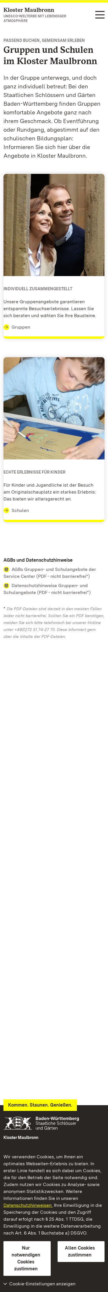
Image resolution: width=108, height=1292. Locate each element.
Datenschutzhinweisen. (28, 1205)
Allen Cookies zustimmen (80, 1251)
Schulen (20, 510)
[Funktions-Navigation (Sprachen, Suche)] (100, 15)
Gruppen (21, 327)
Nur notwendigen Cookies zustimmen (26, 1258)
